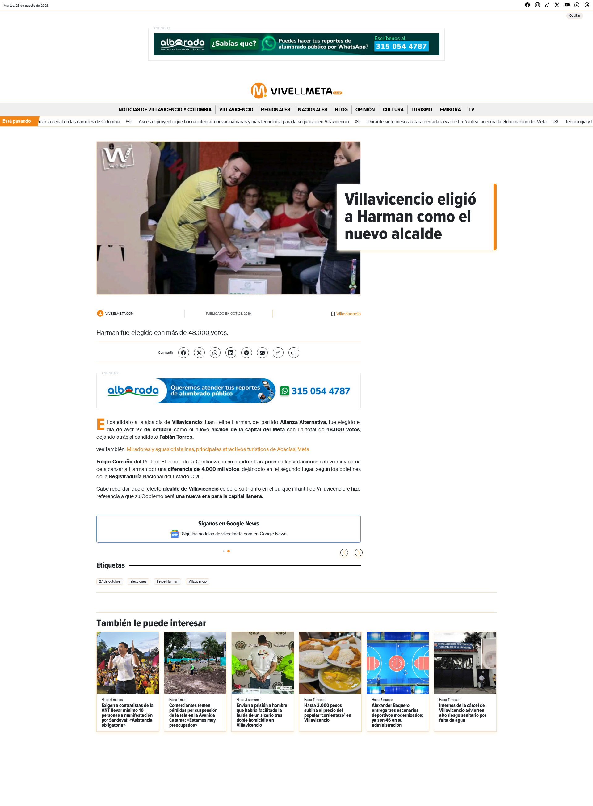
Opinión (365, 109)
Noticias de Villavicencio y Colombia (165, 109)
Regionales (275, 109)
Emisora (450, 109)
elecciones (138, 581)
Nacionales (312, 109)
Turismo (421, 109)
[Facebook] (183, 352)
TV (471, 109)
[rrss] (527, 5)
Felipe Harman (167, 581)
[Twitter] (199, 352)
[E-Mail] (262, 352)
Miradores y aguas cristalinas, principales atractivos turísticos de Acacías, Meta (218, 449)
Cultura (393, 109)
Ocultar (574, 15)
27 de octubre (109, 581)
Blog (341, 109)
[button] (359, 552)
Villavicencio (236, 109)
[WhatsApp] (215, 352)
